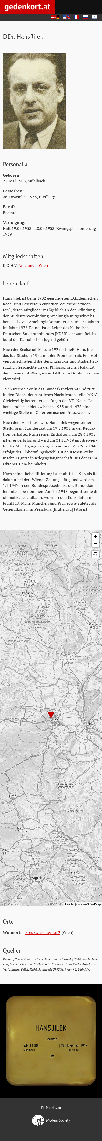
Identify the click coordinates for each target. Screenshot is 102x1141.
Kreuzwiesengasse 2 (42, 932)
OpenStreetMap (90, 904)
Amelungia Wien (33, 265)
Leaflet (69, 904)
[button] (51, 715)
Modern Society (58, 1120)
